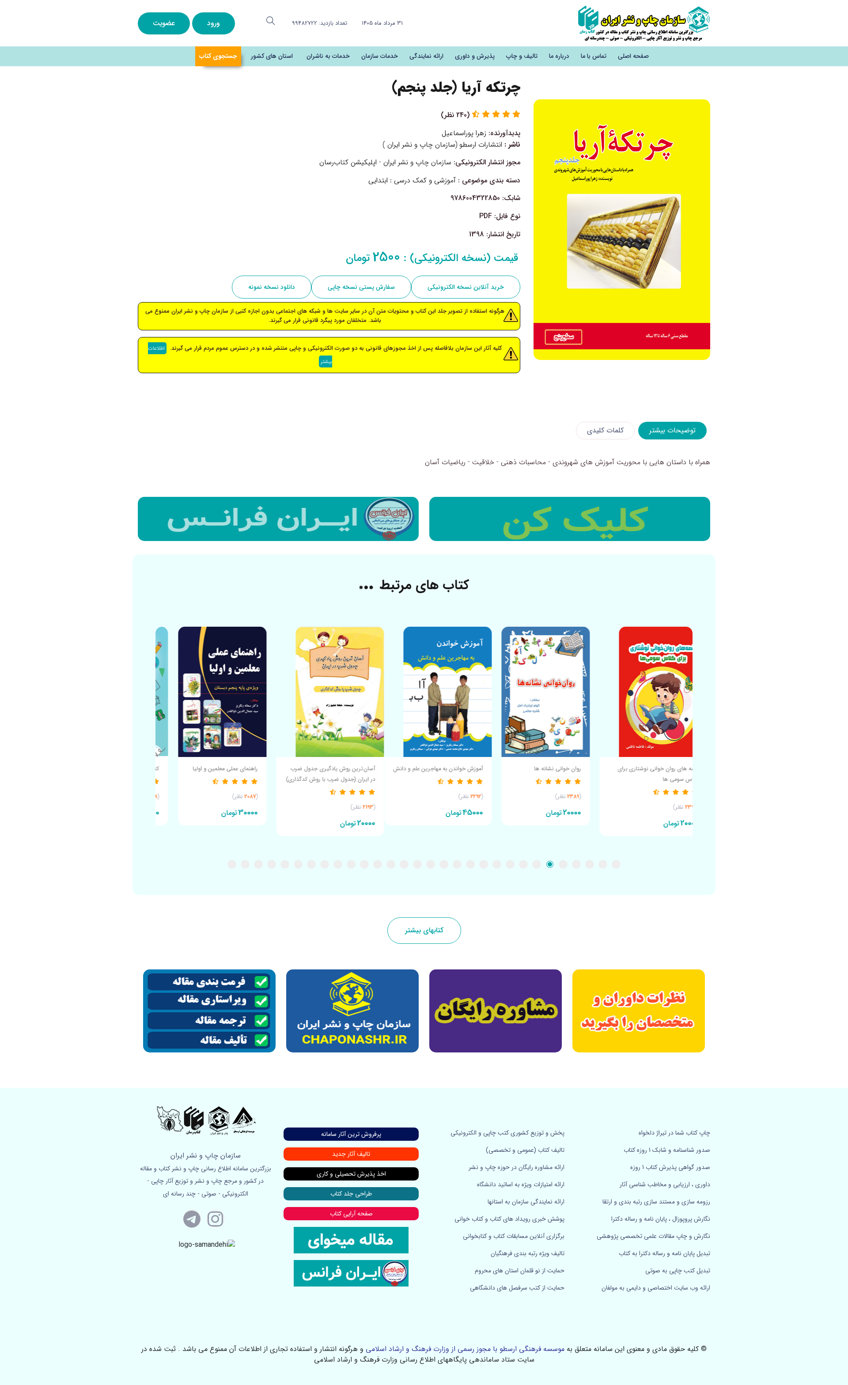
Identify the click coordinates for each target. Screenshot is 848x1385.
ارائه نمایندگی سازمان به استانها (526, 1202)
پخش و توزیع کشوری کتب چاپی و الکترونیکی (507, 1133)
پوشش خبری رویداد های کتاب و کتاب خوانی (509, 1219)
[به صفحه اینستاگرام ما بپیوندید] (215, 1218)
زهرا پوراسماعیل (464, 133)
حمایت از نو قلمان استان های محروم (519, 1270)
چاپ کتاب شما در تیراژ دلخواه (674, 1133)
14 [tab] (443, 864)
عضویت (164, 23)
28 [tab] (258, 864)
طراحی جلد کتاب (351, 1194)
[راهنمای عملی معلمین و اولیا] (315, 692)
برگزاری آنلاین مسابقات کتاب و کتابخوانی (513, 1236)
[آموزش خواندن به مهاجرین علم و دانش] (531, 692)
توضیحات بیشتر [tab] (672, 430)
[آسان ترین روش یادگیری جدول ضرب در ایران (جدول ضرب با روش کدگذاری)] (423, 692)
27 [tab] (271, 864)
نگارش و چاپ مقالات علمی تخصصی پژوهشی (653, 1236)
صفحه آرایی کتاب (351, 1213)
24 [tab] (311, 864)
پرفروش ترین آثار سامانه (351, 1134)
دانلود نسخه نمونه (271, 287)
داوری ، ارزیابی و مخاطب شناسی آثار (665, 1184)
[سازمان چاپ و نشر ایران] (495, 1010)
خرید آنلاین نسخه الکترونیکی (466, 287)
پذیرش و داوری (475, 56)
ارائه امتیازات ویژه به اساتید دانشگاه (520, 1184)
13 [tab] (457, 864)
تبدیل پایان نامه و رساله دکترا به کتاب (664, 1253)
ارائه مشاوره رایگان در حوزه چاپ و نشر (516, 1167)
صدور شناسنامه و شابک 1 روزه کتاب (667, 1150)
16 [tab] (417, 864)
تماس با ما (593, 56)
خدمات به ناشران (328, 56)
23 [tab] (324, 864)
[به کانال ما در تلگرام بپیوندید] (192, 1218)
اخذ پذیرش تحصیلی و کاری (351, 1174)
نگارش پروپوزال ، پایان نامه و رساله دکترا (660, 1219)
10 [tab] (496, 864)
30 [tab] (231, 864)
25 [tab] (298, 864)
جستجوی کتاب (218, 56)
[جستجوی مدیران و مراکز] (270, 20)
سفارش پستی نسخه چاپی (361, 287)
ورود (213, 23)
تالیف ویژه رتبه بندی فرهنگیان (527, 1253)
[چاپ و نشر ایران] (644, 22)
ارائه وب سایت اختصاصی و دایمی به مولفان (656, 1288)
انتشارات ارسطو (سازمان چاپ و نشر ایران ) (442, 144)
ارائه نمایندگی (426, 56)
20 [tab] (364, 864)
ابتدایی (378, 180)
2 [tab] (602, 864)
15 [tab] (430, 864)
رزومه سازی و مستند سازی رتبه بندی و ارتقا (656, 1202)
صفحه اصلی (633, 56)
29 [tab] (245, 864)
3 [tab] (589, 864)
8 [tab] (523, 864)
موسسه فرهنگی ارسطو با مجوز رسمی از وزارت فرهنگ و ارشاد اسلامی (465, 1349)
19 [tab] (377, 864)
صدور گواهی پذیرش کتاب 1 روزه (670, 1167)
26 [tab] (284, 864)
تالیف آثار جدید (351, 1154)
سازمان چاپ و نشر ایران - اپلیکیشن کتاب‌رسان (385, 162)
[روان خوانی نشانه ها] (638, 692)
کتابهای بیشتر (424, 930)
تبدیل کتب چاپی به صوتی (677, 1270)
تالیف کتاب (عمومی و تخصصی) (525, 1150)
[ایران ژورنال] (569, 519)
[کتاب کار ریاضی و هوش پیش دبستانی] (208, 692)
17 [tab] (404, 864)
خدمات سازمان (379, 56)
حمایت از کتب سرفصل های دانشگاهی (517, 1288)
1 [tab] (616, 864)
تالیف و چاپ (522, 56)
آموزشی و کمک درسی (425, 180)
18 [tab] (390, 864)
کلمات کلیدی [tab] (605, 430)
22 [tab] (337, 864)
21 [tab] (351, 864)
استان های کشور (272, 56)
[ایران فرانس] (278, 519)
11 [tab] (483, 864)
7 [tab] (536, 864)
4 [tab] (576, 864)
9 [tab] (510, 864)
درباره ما (559, 56)
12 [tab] (470, 864)
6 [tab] (549, 864)
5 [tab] (563, 864)
